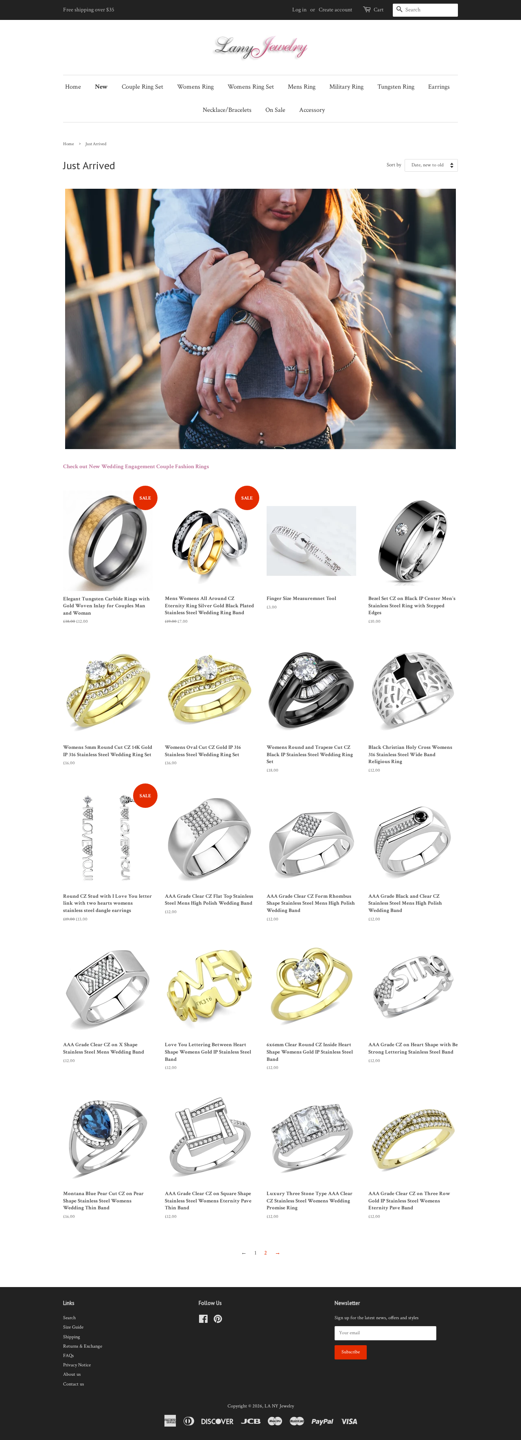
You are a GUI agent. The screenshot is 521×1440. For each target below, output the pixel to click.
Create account (335, 9)
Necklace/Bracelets (227, 110)
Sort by (394, 164)
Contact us (73, 1384)
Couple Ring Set (142, 87)
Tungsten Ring (395, 87)
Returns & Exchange (82, 1346)
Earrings (439, 87)
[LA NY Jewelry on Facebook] (203, 1321)
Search (69, 1318)
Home (73, 87)
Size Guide (73, 1327)
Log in (299, 9)
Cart (378, 9)
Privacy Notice (77, 1365)
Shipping (71, 1337)
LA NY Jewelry (279, 1406)
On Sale (275, 110)
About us (72, 1374)
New (101, 87)
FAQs (68, 1356)
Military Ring (346, 87)
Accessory (312, 110)
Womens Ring (195, 87)
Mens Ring (301, 87)
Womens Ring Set (251, 87)
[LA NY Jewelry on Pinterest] (217, 1321)
